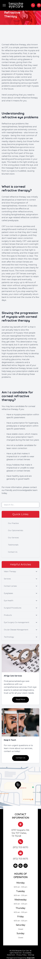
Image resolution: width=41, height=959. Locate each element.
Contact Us (12, 552)
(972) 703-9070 (20, 847)
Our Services (13, 538)
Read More (20, 699)
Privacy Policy (21, 955)
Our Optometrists (15, 530)
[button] (4, 5)
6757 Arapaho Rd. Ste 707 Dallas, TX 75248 (20, 833)
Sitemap (31, 955)
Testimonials (13, 545)
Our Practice (13, 523)
